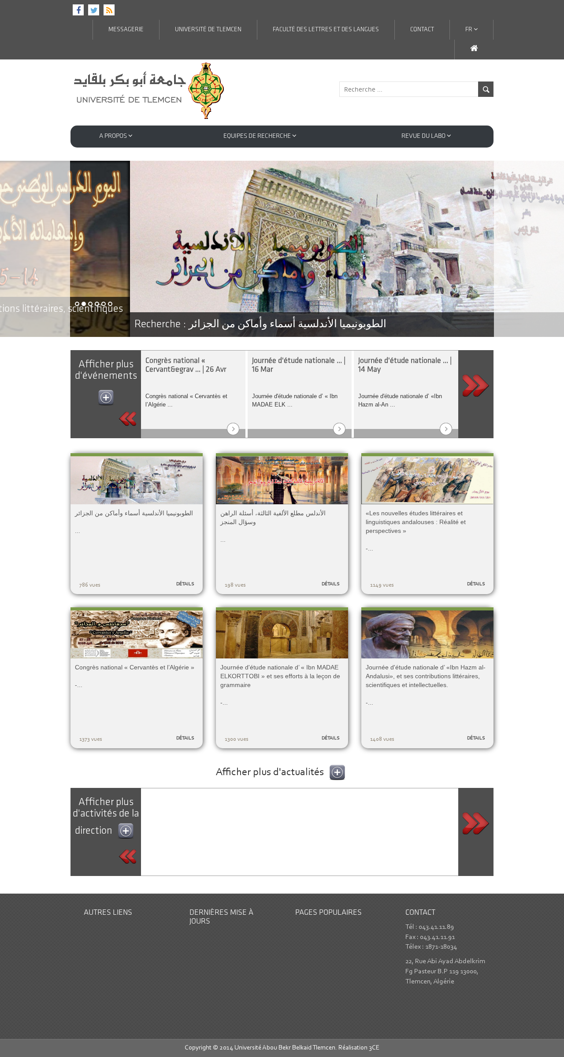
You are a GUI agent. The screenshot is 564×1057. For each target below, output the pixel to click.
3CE (374, 1048)
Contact (422, 29)
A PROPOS (113, 136)
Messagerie (126, 29)
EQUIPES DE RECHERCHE (257, 136)
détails (185, 584)
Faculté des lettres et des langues (326, 29)
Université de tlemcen (208, 29)
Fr (469, 29)
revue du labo (424, 136)
